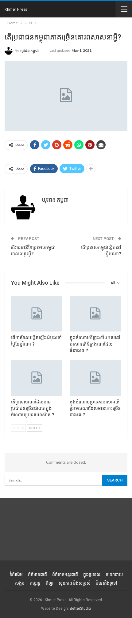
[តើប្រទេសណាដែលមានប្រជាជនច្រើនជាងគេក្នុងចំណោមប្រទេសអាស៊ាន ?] (36, 378)
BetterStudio (80, 608)
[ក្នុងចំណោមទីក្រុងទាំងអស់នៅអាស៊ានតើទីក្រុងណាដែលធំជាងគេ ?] (95, 314)
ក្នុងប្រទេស (91, 574)
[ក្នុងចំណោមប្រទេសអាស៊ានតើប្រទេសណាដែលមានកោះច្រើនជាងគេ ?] (95, 378)
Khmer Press (16, 9)
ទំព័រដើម (16, 574)
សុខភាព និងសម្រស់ (75, 583)
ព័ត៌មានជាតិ (37, 574)
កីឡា (49, 583)
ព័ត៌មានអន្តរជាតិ (65, 574)
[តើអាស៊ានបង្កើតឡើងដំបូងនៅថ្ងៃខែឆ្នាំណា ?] (36, 314)
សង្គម (20, 583)
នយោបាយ (114, 574)
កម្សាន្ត (35, 583)
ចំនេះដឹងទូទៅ (106, 583)
